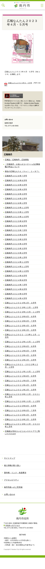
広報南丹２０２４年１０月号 (17, 271)
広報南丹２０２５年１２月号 (17, 208)
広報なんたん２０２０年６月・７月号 (20, 410)
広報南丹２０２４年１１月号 (17, 267)
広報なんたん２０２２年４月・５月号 (20, 355)
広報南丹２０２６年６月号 (16, 180)
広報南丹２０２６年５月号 (16, 185)
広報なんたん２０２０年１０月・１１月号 (22, 401)
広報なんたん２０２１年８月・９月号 (20, 376)
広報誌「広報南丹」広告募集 (17, 160)
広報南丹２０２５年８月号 (16, 226)
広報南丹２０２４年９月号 (16, 276)
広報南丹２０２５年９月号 (16, 221)
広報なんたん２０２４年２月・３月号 (20, 303)
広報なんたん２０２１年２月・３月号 (20, 390)
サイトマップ (9, 458)
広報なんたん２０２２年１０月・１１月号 (22, 342)
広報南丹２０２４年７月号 (16, 285)
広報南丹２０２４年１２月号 (17, 262)
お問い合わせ (9, 494)
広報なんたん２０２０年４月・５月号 (20, 415)
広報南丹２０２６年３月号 (16, 194)
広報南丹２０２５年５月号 (16, 239)
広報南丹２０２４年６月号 (16, 289)
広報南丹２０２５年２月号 (16, 253)
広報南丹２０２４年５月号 (16, 294)
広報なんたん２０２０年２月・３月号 (20, 419)
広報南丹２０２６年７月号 (16, 176)
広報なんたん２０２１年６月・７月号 (20, 381)
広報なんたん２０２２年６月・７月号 (20, 351)
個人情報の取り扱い (12, 465)
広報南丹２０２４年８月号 (16, 280)
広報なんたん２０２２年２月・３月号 (20, 360)
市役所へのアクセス (12, 525)
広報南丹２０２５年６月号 (16, 235)
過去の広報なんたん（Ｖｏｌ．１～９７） (22, 171)
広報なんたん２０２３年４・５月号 (20, 83)
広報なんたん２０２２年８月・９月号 (20, 346)
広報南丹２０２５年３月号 (16, 248)
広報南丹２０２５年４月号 (16, 244)
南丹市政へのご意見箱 (13, 487)
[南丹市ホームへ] (22, 5)
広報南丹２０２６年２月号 (16, 199)
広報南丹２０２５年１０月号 (17, 217)
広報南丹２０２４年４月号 (16, 298)
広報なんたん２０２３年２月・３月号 (20, 330)
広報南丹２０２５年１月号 (16, 257)
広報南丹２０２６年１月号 (16, 203)
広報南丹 (8, 154)
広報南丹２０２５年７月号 (16, 230)
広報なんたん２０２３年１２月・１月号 (21, 307)
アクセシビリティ (11, 480)
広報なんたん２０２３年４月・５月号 (20, 326)
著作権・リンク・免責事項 (15, 473)
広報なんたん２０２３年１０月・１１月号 (22, 312)
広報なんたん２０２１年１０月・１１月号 (22, 372)
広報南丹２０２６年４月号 (16, 189)
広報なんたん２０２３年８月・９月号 (20, 317)
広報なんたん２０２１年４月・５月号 (20, 385)
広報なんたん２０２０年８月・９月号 (20, 406)
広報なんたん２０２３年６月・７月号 (20, 321)
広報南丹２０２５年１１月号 (17, 212)
